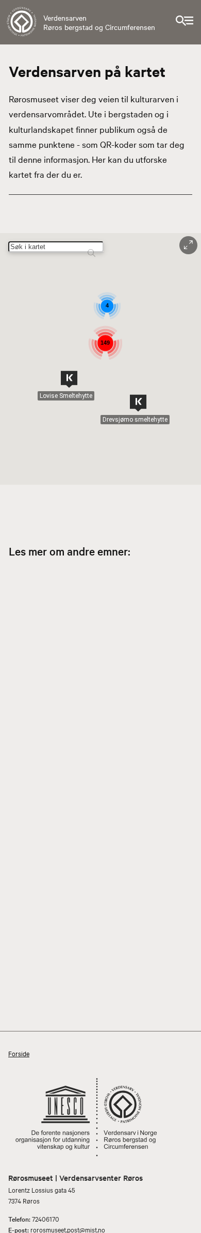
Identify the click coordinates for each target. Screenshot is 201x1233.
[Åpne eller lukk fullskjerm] (188, 245)
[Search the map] (91, 248)
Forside (18, 1053)
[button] (69, 379)
